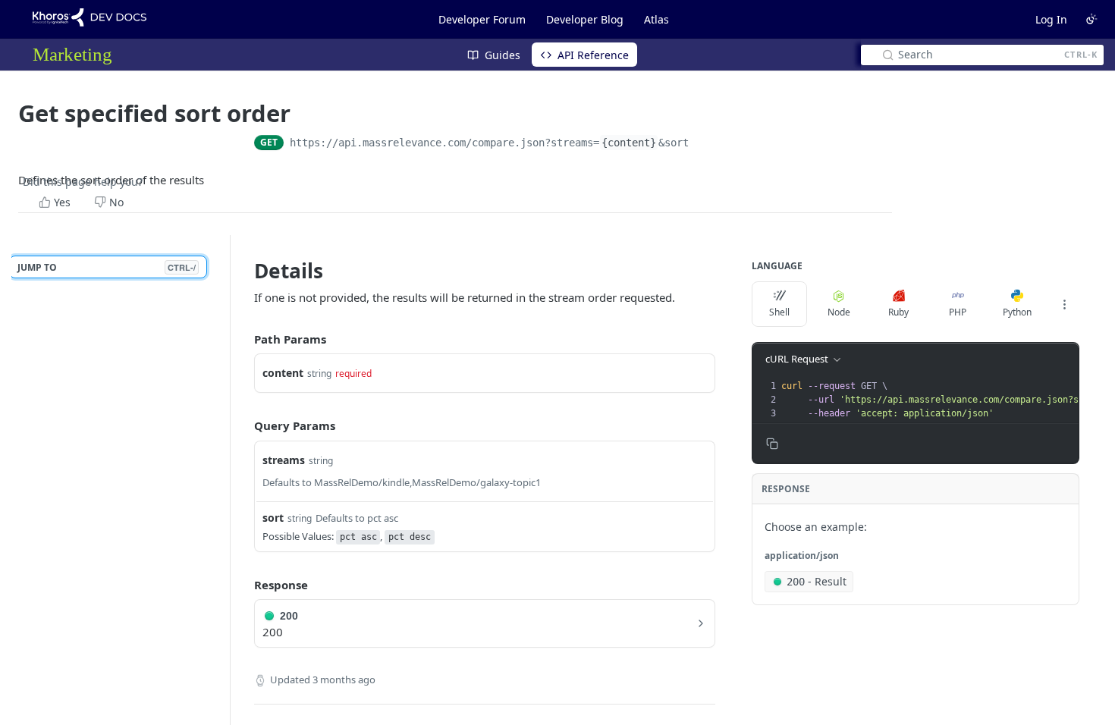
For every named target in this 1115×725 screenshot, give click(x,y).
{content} (628, 143)
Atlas (656, 19)
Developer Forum (482, 19)
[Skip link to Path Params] (243, 339)
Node (839, 312)
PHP (957, 312)
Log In (1051, 19)
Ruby (898, 312)
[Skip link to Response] (243, 584)
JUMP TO (106, 267)
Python (1017, 312)
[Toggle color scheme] (1091, 19)
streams (283, 460)
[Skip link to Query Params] (243, 426)
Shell (779, 312)
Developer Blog (584, 19)
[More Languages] (1064, 304)
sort (273, 517)
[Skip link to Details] (243, 270)
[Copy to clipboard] (704, 144)
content (282, 373)
